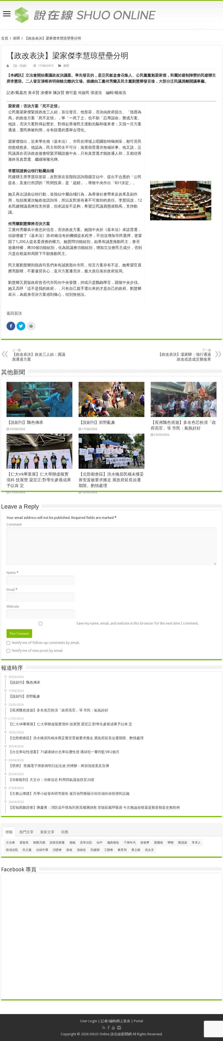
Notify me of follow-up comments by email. (46, 643)
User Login (88, 1021)
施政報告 (113, 842)
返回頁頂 (14, 313)
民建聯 (95, 850)
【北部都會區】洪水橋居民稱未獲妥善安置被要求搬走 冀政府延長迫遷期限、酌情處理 (111, 480)
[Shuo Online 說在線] (111, 13)
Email (12, 590)
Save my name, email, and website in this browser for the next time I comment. (137, 623)
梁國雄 (158, 842)
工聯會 (108, 850)
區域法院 (12, 850)
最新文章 (47, 832)
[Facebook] (108, 1027)
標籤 (9, 832)
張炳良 (81, 850)
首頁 (4, 38)
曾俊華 (144, 842)
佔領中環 (42, 850)
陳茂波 (182, 842)
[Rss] (104, 1027)
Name (12, 573)
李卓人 (196, 842)
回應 (64, 832)
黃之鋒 (135, 850)
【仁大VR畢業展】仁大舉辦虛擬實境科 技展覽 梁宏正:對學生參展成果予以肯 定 (39, 480)
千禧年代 (130, 842)
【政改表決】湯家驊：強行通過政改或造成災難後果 (184, 354)
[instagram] (119, 1027)
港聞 (16, 38)
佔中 (100, 842)
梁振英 (24, 842)
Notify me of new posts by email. (37, 651)
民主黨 (27, 850)
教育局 (122, 850)
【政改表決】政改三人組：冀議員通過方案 (38, 354)
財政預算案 (57, 842)
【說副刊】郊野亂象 (97, 422)
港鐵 (72, 842)
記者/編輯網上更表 (115, 1021)
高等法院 (86, 842)
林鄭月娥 (39, 842)
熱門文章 (26, 832)
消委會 (57, 850)
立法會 (10, 842)
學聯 (171, 842)
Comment (14, 524)
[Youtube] (113, 1027)
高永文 (149, 850)
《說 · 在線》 (20, 66)
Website (13, 606)
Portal (138, 1021)
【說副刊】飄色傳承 (25, 422)
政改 (69, 850)
